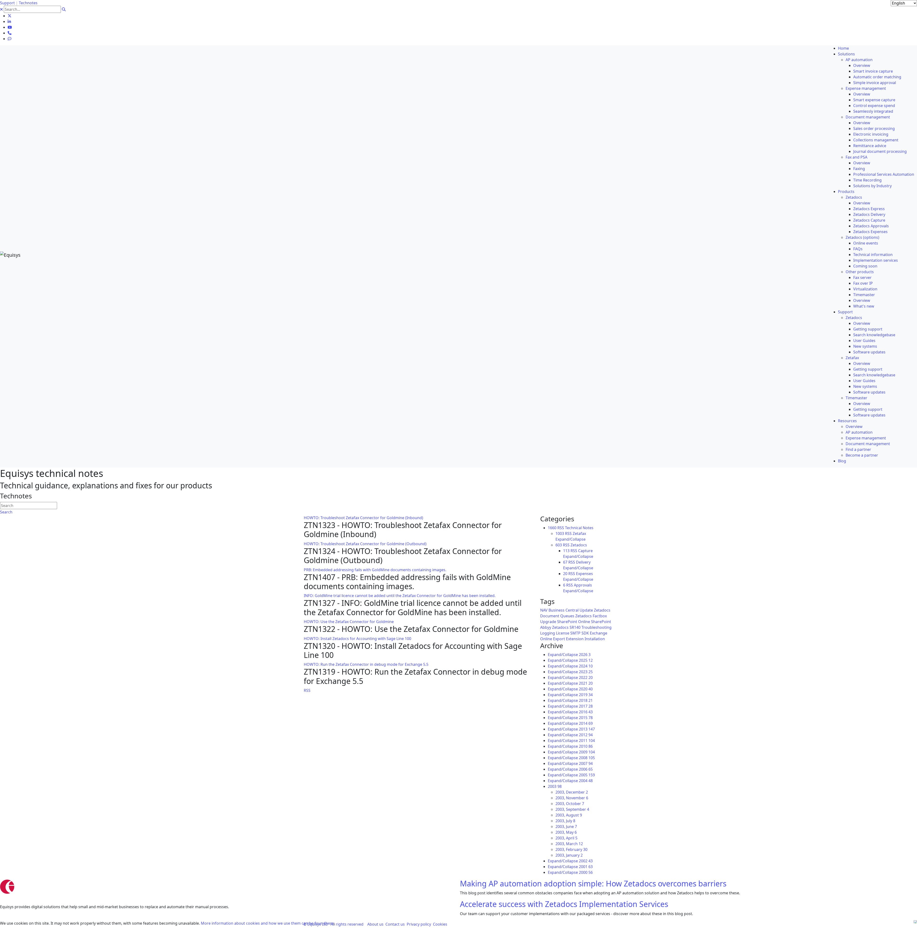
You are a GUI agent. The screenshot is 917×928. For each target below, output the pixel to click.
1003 (559, 533)
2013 (587, 729)
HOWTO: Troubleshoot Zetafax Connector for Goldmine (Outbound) (365, 543)
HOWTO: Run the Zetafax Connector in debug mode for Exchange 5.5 (366, 664)
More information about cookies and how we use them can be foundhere (267, 923)
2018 (586, 700)
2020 (586, 689)
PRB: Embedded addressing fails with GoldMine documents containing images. (375, 569)
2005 (587, 775)
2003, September (572, 809)
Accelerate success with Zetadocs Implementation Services (564, 904)
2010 (586, 746)
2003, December (571, 792)
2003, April (566, 838)
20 (565, 573)
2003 (555, 786)
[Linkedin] (9, 21)
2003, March (569, 843)
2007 (586, 763)
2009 (587, 752)
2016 (586, 712)
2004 (586, 780)
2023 (586, 671)
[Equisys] (10, 254)
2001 (586, 866)
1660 (552, 527)
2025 (586, 660)
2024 (586, 666)
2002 (586, 861)
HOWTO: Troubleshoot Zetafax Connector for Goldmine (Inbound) (363, 517)
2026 (585, 654)
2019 (586, 694)
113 (566, 550)
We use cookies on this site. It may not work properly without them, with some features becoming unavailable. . (167, 923)
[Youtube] (10, 27)
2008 (587, 757)
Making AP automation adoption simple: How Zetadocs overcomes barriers (593, 883)
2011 (587, 740)
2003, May (566, 832)
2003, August (568, 815)
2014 (586, 723)
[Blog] (9, 38)
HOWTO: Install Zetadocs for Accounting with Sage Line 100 (357, 638)
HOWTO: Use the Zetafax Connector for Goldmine (349, 621)
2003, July (565, 820)
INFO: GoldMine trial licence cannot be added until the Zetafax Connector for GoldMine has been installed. (400, 595)
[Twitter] (9, 15)
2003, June (566, 826)
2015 (586, 717)
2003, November (571, 797)
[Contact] (9, 33)
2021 (586, 683)
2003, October (569, 803)
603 (558, 545)
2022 (586, 677)
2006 (586, 769)
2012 (586, 734)
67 (565, 562)
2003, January (569, 855)
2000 (586, 872)
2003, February (571, 849)
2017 (586, 706)
